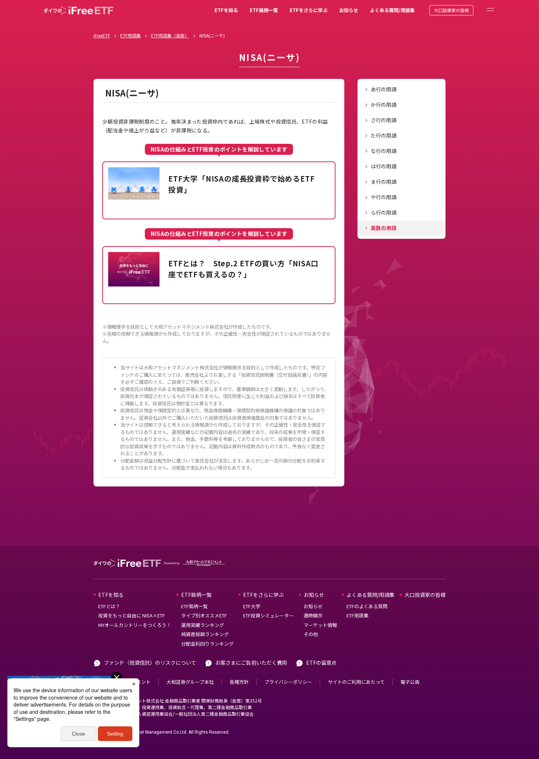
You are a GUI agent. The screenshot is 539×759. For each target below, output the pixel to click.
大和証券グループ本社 (190, 681)
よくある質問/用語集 (392, 10)
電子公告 (409, 681)
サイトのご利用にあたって (356, 681)
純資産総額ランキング (205, 634)
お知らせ (348, 10)
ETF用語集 (130, 35)
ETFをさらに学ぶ (308, 10)
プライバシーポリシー (288, 681)
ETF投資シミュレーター (268, 615)
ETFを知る (226, 10)
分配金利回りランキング (207, 643)
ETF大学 (251, 606)
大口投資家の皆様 (451, 10)
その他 (311, 634)
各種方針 (239, 681)
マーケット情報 (320, 624)
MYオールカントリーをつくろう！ (134, 624)
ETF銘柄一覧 (264, 10)
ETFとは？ (109, 606)
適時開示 (313, 615)
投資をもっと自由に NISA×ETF (131, 615)
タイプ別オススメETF (204, 615)
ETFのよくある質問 (367, 606)
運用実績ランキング (202, 624)
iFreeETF (102, 35)
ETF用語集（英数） (170, 35)
